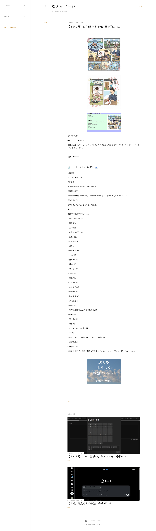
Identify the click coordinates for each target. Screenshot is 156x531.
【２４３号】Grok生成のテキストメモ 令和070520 (98, 456)
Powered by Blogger (95, 520)
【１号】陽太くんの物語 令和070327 (89, 503)
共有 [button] (45, 22)
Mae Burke (99, 524)
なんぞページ (63, 6)
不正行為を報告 (10, 27)
